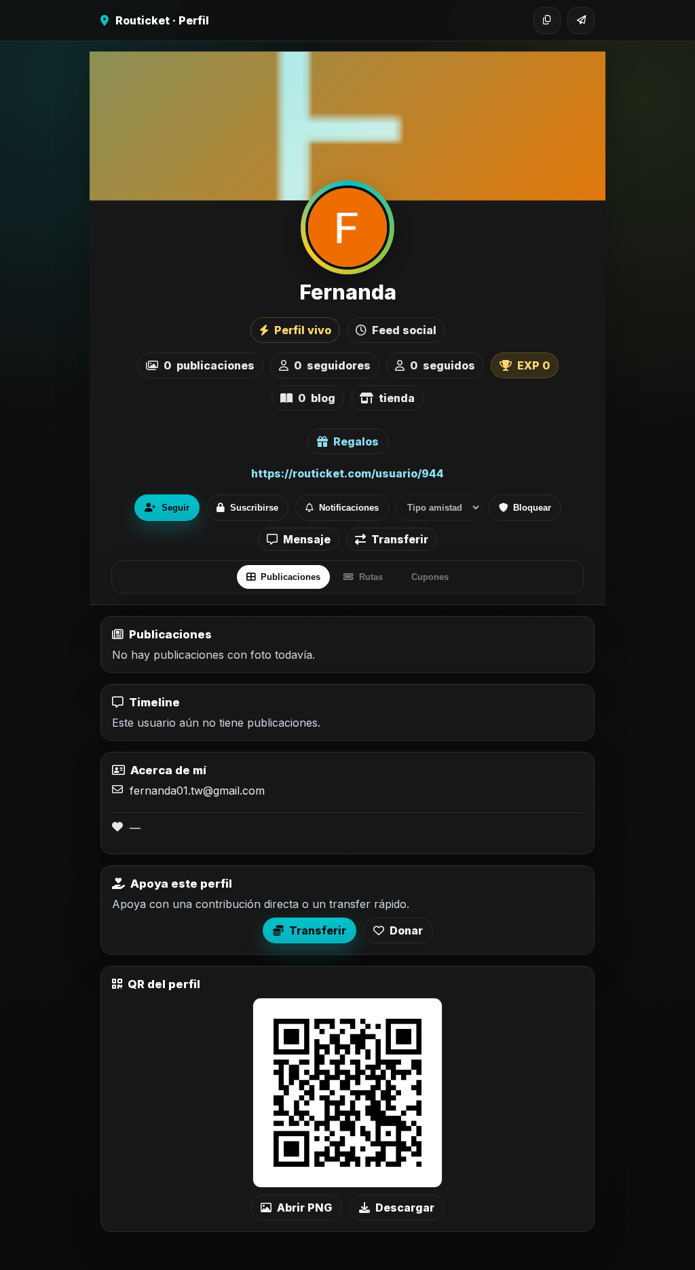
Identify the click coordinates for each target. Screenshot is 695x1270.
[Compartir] (581, 20)
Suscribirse (254, 508)
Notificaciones (349, 508)
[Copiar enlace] (547, 20)
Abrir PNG (304, 1207)
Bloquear (532, 508)
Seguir (175, 508)
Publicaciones (290, 577)
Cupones (430, 577)
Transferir (399, 539)
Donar (406, 930)
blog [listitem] (316, 398)
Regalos (356, 441)
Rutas (371, 577)
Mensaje (307, 539)
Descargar (404, 1207)
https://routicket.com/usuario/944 (347, 473)
